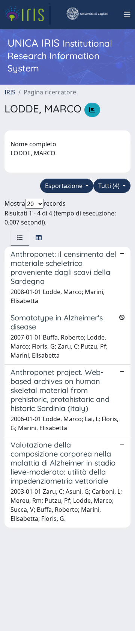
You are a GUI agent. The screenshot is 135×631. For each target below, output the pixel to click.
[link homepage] (27, 15)
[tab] (19, 238)
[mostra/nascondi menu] (127, 14)
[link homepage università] (87, 15)
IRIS (9, 92)
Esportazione (64, 186)
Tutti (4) (109, 186)
